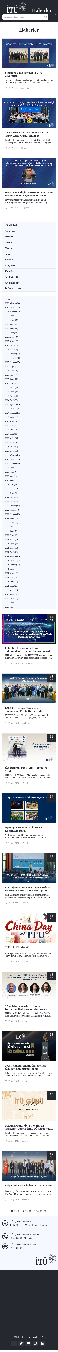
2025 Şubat (11, 379)
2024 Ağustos (12, 404)
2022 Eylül (11, 501)
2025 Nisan (11, 371)
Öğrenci (9, 236)
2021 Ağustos (12, 556)
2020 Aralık (11, 590)
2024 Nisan (11, 421)
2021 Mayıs (11, 569)
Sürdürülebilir (12, 277)
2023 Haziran (12, 463)
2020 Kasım (12, 594)
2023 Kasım (12, 442)
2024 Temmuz (12, 409)
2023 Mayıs (11, 468)
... (8, 1211)
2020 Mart (10, 607)
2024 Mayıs (11, 417)
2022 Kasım (12, 493)
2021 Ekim (11, 548)
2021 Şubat (11, 582)
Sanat (8, 254)
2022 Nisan (11, 523)
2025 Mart (11, 375)
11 (12, 1211)
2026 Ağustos (12, 303)
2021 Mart (11, 577)
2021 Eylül (11, 552)
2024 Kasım (12, 392)
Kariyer (9, 260)
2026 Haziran (12, 312)
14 (23, 1211)
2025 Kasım (12, 341)
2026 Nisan (11, 320)
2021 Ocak (11, 586)
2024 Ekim (11, 396)
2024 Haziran (12, 413)
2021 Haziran (12, 565)
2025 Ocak (11, 383)
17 (34, 1211)
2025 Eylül (11, 350)
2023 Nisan (11, 472)
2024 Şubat (11, 430)
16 (30, 1211)
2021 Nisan (11, 573)
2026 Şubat (11, 328)
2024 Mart (11, 426)
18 (37, 1211)
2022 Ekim (11, 497)
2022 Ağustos (12, 506)
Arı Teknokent (12, 283)
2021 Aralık (11, 539)
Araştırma (10, 265)
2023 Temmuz (12, 459)
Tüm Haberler (12, 225)
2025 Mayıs (11, 366)
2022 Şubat (11, 531)
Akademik (10, 231)
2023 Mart (11, 476)
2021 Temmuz (12, 561)
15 (26, 1211)
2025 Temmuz (12, 358)
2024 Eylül (11, 400)
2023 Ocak (11, 485)
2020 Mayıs (11, 603)
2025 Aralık (11, 337)
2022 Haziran (12, 514)
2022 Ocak (11, 535)
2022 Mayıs (11, 518)
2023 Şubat (11, 480)
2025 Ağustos (12, 354)
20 (45, 1211)
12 (15, 1211)
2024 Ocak (11, 434)
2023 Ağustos (12, 455)
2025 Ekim (11, 345)
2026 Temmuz (12, 307)
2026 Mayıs (11, 316)
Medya (8, 248)
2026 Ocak (11, 333)
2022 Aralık (11, 489)
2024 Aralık (11, 388)
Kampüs (9, 271)
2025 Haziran (12, 362)
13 (19, 1211)
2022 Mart (11, 527)
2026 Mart (11, 324)
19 (41, 1211)
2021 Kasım (12, 544)
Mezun (8, 242)
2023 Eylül (11, 451)
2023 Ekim (11, 447)
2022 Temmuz (12, 510)
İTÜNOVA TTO (13, 288)
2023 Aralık (11, 438)
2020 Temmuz (12, 599)
